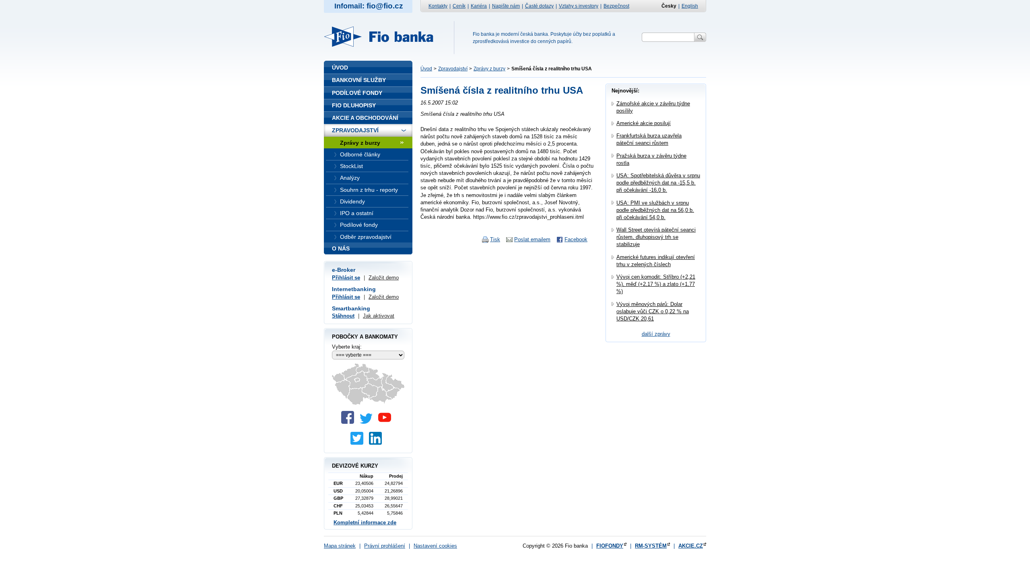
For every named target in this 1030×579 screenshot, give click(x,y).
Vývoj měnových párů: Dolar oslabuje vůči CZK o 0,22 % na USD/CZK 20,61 (652, 311)
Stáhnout (343, 316)
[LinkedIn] (377, 443)
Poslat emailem (532, 239)
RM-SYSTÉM (651, 546)
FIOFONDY (609, 546)
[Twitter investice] (358, 443)
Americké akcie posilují (643, 123)
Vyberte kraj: (347, 347)
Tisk (495, 239)
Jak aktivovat (378, 316)
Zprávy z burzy (489, 69)
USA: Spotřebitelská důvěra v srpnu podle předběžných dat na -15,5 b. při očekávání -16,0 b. (658, 182)
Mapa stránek (340, 546)
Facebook (575, 239)
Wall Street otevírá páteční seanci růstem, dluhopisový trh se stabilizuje (656, 237)
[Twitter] (368, 422)
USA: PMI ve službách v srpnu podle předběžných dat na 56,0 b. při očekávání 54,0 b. (655, 210)
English (690, 6)
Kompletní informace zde (365, 522)
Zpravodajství (453, 69)
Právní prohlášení (384, 546)
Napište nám (506, 6)
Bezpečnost (616, 6)
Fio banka (383, 36)
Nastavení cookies (435, 546)
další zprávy (656, 334)
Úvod (426, 69)
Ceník (459, 6)
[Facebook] (349, 422)
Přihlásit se (346, 278)
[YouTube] (386, 422)
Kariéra (479, 6)
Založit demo (384, 278)
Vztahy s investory (578, 6)
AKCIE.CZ (690, 546)
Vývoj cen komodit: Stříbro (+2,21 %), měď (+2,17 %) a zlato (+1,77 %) (655, 284)
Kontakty (437, 6)
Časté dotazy (539, 6)
